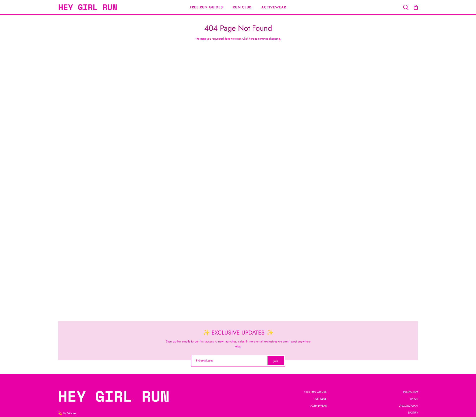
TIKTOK (414, 399)
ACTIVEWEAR (318, 406)
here (251, 39)
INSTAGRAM (410, 392)
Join (275, 361)
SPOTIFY (413, 413)
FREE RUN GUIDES (315, 392)
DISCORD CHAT (408, 406)
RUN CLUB (320, 399)
